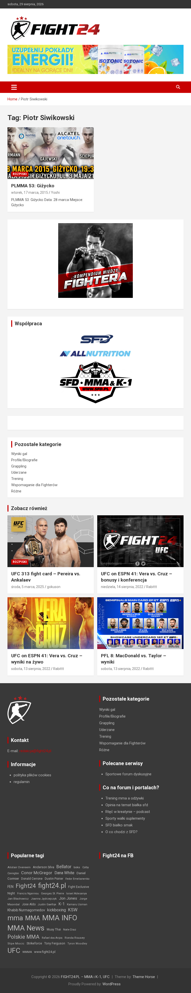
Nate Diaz (69, 929)
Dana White (64, 872)
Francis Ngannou (28, 893)
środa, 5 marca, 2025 (27, 587)
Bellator (63, 866)
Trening (17, 478)
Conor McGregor (36, 872)
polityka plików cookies (32, 775)
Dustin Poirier (54, 878)
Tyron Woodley (77, 943)
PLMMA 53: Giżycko (32, 186)
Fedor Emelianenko (77, 878)
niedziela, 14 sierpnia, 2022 (122, 587)
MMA (32, 918)
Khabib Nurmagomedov (26, 910)
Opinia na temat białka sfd (126, 805)
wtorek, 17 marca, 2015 (29, 193)
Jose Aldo (29, 904)
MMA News (26, 928)
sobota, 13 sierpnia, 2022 (30, 669)
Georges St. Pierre (52, 893)
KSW (73, 909)
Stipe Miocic (15, 943)
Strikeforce (34, 943)
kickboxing (56, 910)
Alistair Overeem (19, 867)
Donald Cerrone (32, 878)
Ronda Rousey (75, 937)
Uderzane (19, 472)
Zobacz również (29, 508)
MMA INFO (59, 918)
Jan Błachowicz (18, 898)
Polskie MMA (23, 937)
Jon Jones (68, 898)
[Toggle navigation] (14, 87)
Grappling (18, 466)
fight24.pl (52, 886)
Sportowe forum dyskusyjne (128, 774)
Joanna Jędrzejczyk (44, 898)
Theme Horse (144, 977)
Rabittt (151, 587)
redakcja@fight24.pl (35, 751)
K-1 (61, 904)
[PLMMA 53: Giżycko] (50, 153)
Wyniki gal (19, 454)
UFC (13, 950)
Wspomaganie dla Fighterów (34, 485)
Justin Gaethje (47, 904)
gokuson (53, 587)
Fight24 (26, 885)
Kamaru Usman (77, 904)
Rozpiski (20, 174)
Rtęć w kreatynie (118, 811)
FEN (10, 887)
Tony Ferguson (54, 943)
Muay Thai (54, 929)
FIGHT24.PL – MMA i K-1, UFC (85, 977)
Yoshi (55, 193)
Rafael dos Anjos (52, 937)
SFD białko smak (119, 825)
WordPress (111, 984)
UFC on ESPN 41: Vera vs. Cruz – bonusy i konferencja (136, 577)
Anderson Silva (43, 867)
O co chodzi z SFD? (121, 832)
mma (15, 918)
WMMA (27, 952)
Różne (16, 491)
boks (77, 867)
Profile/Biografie (24, 460)
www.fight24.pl (44, 952)
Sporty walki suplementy (125, 818)
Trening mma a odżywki (124, 798)
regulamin (22, 782)
